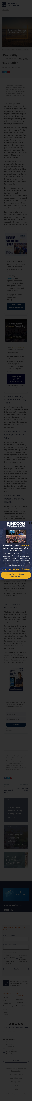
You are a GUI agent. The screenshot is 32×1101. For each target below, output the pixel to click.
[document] (16, 550)
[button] (30, 523)
